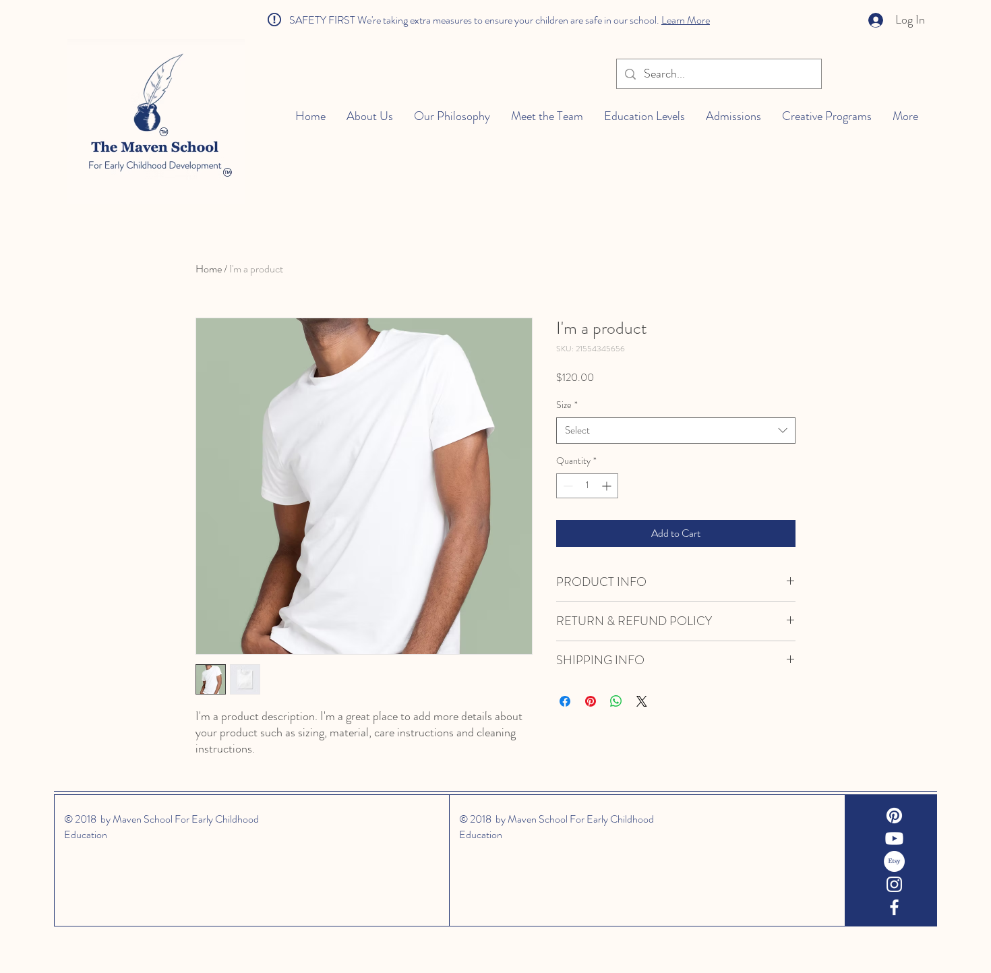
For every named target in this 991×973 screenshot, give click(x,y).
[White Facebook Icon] (894, 907)
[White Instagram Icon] (894, 884)
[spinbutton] (587, 486)
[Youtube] (894, 838)
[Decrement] (566, 486)
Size (567, 405)
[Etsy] (894, 861)
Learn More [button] (685, 20)
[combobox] (675, 430)
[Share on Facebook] (565, 701)
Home (209, 268)
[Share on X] (642, 701)
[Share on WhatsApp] (616, 701)
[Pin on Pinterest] (590, 701)
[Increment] (607, 486)
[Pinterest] (894, 815)
